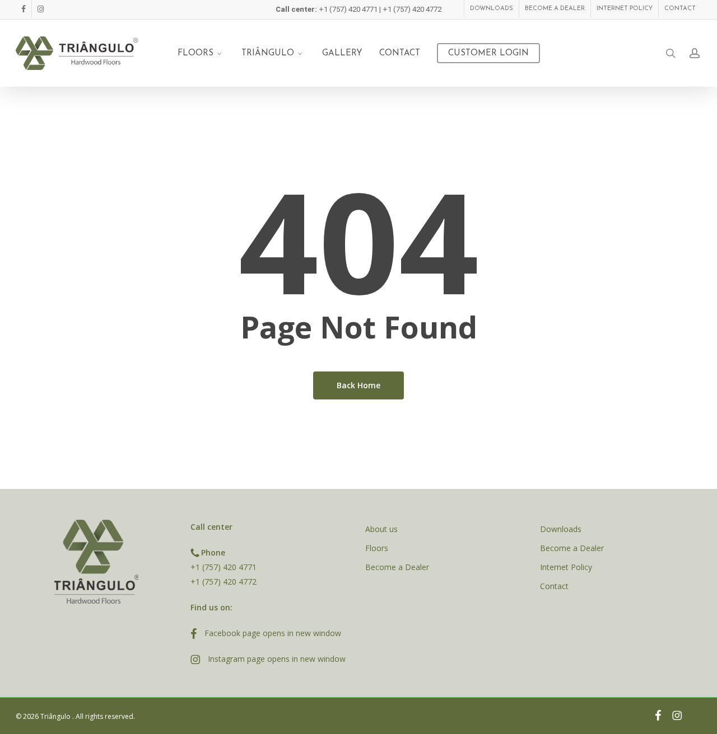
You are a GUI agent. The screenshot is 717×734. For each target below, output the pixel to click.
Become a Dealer (397, 567)
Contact (554, 586)
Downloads (560, 529)
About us (381, 529)
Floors (376, 548)
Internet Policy (566, 567)
